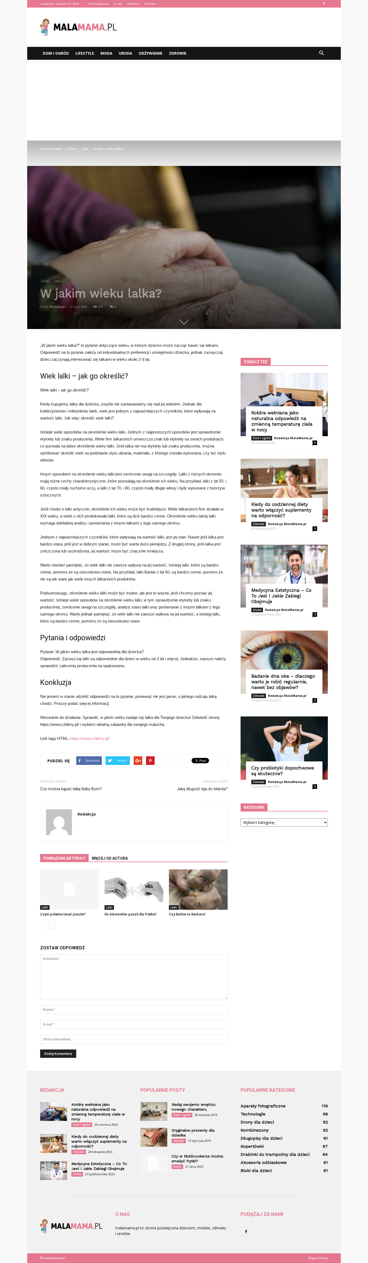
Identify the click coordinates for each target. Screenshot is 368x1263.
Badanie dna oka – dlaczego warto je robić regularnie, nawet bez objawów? (283, 681)
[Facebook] (324, 4)
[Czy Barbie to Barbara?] (198, 889)
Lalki (57, 281)
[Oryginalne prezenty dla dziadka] (153, 1137)
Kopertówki (252, 1146)
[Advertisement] (184, 100)
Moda (106, 53)
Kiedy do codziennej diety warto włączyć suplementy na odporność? (281, 510)
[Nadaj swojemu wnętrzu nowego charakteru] (153, 1111)
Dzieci (46, 281)
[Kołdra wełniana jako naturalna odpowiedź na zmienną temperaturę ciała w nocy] (284, 404)
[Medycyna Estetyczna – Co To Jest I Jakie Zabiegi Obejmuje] (284, 576)
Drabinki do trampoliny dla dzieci (275, 1154)
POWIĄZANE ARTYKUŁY (64, 858)
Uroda (125, 53)
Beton (177, 1166)
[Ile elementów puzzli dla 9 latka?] (134, 889)
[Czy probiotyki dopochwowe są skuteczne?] (284, 748)
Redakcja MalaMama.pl (293, 438)
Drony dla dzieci (257, 1122)
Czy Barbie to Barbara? (187, 914)
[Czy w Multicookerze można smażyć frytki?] (153, 1163)
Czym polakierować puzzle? (63, 914)
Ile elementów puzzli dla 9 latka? (131, 914)
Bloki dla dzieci (256, 1170)
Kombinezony (255, 1130)
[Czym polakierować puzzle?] (69, 889)
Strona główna (98, 4)
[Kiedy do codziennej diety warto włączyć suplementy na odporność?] (284, 490)
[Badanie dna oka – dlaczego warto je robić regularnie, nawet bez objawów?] (284, 662)
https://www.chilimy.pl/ (89, 738)
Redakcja (57, 307)
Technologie (253, 1114)
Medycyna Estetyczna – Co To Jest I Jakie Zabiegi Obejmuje (281, 595)
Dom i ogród (56, 53)
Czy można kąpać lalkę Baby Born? (71, 788)
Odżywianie (150, 53)
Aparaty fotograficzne (263, 1105)
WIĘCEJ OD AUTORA (110, 858)
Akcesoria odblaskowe (264, 1162)
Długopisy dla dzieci (261, 1138)
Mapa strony (318, 1258)
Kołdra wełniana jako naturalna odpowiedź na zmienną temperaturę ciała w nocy (282, 421)
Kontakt (150, 4)
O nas (118, 4)
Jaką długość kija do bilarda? (202, 788)
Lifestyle (84, 53)
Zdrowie (177, 53)
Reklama (133, 4)
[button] (321, 53)
